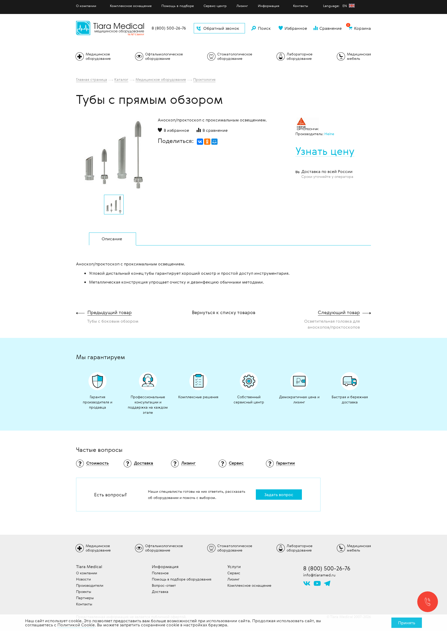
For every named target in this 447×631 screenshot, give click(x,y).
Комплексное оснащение (131, 5)
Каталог (121, 79)
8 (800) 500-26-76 (169, 28)
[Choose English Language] (352, 6)
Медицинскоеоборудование (98, 56)
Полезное (160, 572)
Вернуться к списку (223, 312)
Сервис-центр (215, 5)
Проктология (204, 79)
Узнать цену (324, 151)
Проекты (83, 591)
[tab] (112, 239)
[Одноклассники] (207, 142)
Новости (83, 579)
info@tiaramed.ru (319, 574)
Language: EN (335, 5)
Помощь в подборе (177, 5)
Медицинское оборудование (161, 79)
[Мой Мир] (214, 142)
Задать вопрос (278, 494)
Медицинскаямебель (359, 56)
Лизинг (242, 5)
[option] (114, 153)
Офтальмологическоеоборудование (164, 56)
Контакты (300, 5)
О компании (86, 5)
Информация (268, 5)
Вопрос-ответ (164, 585)
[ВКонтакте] (200, 142)
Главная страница (91, 79)
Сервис (233, 572)
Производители (89, 585)
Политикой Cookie (76, 625)
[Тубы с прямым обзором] (114, 155)
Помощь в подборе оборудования (181, 579)
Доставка (160, 591)
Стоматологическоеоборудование (234, 56)
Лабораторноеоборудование (299, 56)
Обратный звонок (221, 28)
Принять (406, 623)
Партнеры (85, 597)
